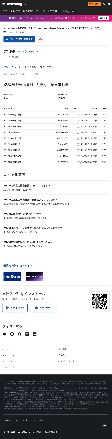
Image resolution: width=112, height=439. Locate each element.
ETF (5, 11)
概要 (5, 74)
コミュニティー (48, 67)
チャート (16, 67)
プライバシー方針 (22, 420)
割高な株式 (68, 11)
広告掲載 (62, 355)
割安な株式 (54, 11)
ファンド (40, 11)
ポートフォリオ (9, 361)
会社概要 (62, 349)
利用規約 (7, 420)
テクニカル (30, 67)
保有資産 (14, 74)
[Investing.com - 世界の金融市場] (17, 4)
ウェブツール (8, 367)
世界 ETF (28, 11)
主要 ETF (15, 11)
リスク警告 (38, 420)
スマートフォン (9, 355)
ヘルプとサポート (66, 361)
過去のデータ (26, 74)
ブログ (5, 349)
